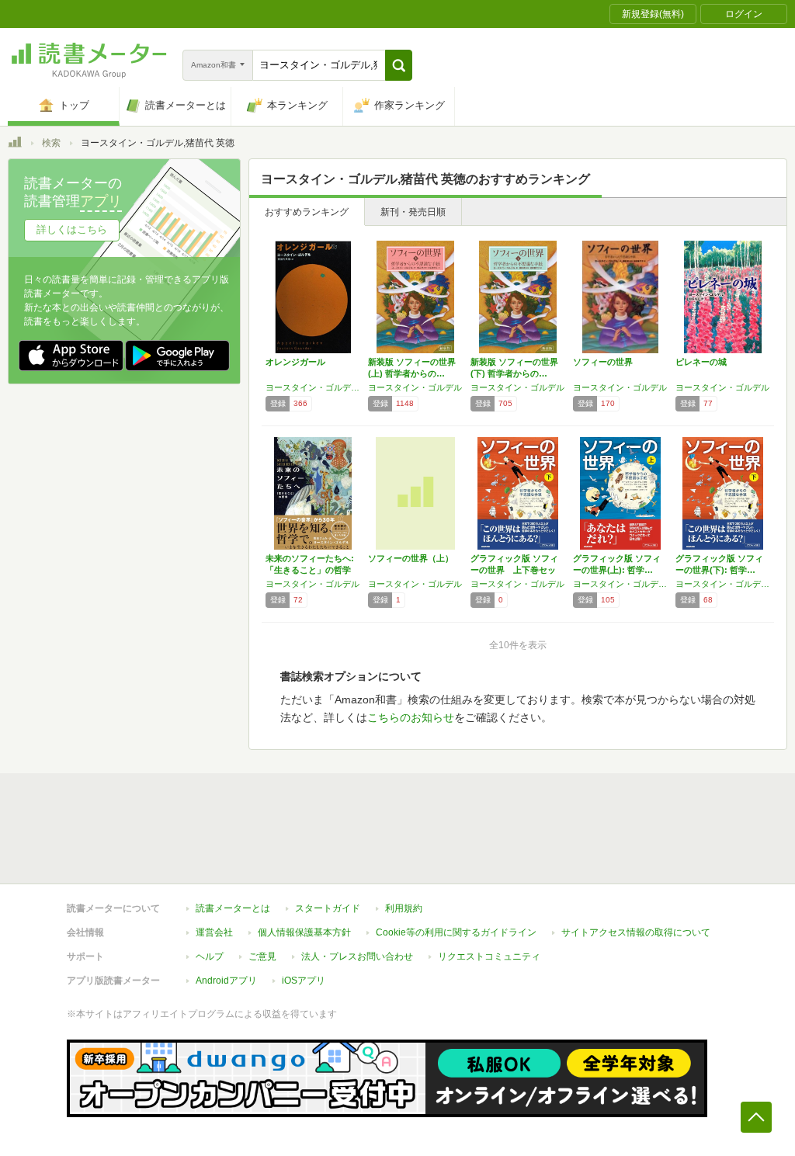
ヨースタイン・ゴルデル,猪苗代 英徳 (313, 387)
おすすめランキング (307, 212)
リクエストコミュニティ (489, 956)
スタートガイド (327, 908)
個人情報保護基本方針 (304, 932)
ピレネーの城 (701, 361)
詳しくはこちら (71, 229)
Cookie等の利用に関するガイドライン (456, 932)
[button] (398, 65)
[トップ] (15, 144)
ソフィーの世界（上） (410, 558)
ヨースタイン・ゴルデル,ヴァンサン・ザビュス (620, 583)
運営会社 (214, 932)
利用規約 (403, 908)
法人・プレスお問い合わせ (357, 956)
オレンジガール (295, 361)
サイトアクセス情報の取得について (635, 932)
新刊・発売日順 (413, 212)
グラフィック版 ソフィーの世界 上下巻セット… (514, 570)
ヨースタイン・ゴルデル (415, 387)
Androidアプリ (226, 980)
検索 (51, 142)
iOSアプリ (303, 980)
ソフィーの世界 (603, 361)
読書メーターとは (233, 908)
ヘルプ (210, 956)
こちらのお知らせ (410, 717)
